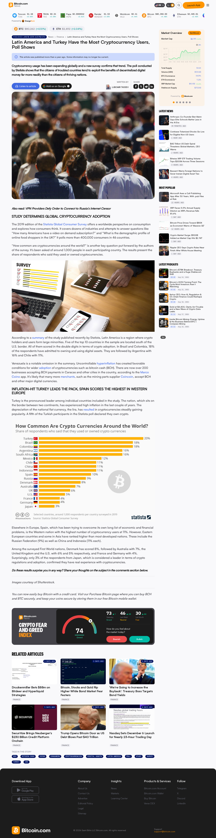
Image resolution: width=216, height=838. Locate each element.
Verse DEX (149, 803)
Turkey (16, 762)
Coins (42, 756)
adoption (45, 368)
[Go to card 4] (183, 102)
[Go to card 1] (174, 102)
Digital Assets (94, 756)
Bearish (116, 639)
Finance (60, 36)
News (50, 36)
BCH (14, 756)
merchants (68, 376)
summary (38, 337)
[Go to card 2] (177, 102)
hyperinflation (106, 363)
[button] (68, 86)
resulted (88, 409)
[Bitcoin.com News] (18, 5)
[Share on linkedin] (151, 86)
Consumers (55, 756)
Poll (128, 756)
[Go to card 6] (190, 102)
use (26, 762)
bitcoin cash (28, 756)
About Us (82, 788)
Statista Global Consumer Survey (65, 224)
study (138, 756)
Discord (181, 798)
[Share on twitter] (141, 86)
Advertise (82, 798)
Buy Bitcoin (150, 798)
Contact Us (83, 793)
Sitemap (82, 813)
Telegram (181, 788)
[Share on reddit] (146, 86)
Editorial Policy (85, 803)
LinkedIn (181, 803)
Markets (115, 793)
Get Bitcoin (195, 35)
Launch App (193, 5)
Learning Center (119, 798)
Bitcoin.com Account (155, 788)
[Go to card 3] (180, 102)
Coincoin (127, 376)
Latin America (114, 756)
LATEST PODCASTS (168, 264)
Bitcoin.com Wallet (154, 793)
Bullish (140, 639)
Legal (80, 808)
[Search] (179, 5)
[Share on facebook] (135, 86)
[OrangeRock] (28, 20)
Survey (150, 756)
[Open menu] (207, 5)
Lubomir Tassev (120, 87)
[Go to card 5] (186, 102)
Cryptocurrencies (73, 756)
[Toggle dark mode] (170, 5)
